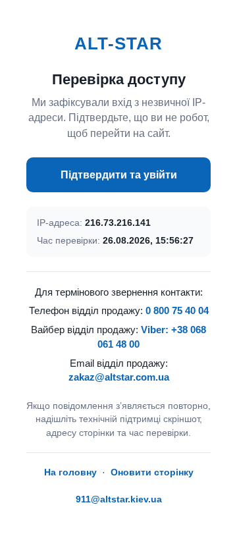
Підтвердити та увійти (119, 174)
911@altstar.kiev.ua (119, 499)
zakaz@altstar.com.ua (118, 377)
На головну (70, 472)
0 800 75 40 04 (177, 310)
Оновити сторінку (152, 472)
